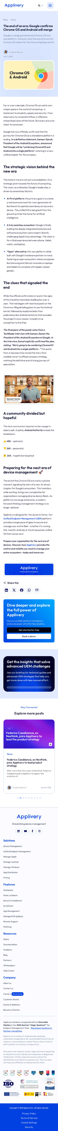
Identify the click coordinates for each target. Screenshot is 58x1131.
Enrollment (8, 906)
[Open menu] (50, 5)
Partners (7, 960)
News (13, 19)
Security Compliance (12, 900)
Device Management (12, 846)
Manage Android (10, 862)
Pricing (6, 877)
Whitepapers (9, 965)
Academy (7, 949)
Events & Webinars (11, 1004)
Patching (7, 927)
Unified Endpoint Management (17, 851)
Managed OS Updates (13, 916)
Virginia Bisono (16, 52)
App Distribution (10, 872)
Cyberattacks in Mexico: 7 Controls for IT (27, 761)
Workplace (8, 890)
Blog (5, 19)
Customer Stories (11, 999)
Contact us (8, 988)
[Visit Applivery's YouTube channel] (25, 831)
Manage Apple (9, 856)
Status (6, 939)
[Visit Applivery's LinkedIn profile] (18, 831)
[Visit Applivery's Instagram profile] (39, 831)
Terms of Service (29, 1118)
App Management (11, 911)
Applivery (31, 544)
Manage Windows (11, 867)
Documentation (10, 944)
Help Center (8, 970)
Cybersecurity (14, 754)
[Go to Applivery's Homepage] (14, 6)
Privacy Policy (29, 1113)
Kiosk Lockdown (10, 895)
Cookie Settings (29, 1122)
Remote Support (10, 921)
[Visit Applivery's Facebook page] (32, 831)
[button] (41, 5)
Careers (12, 994)
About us (7, 983)
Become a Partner (11, 1010)
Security (29, 1127)
